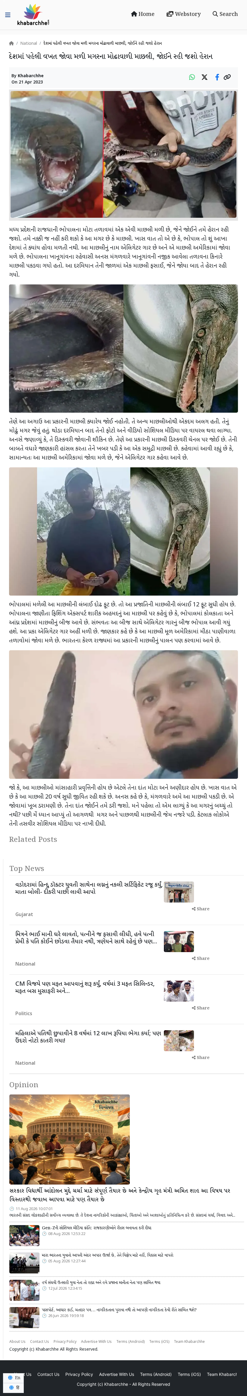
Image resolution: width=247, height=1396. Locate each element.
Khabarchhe (31, 76)
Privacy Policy (65, 1342)
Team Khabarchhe (189, 1342)
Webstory (187, 14)
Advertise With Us (96, 1342)
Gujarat (24, 915)
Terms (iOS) (159, 1342)
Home (146, 14)
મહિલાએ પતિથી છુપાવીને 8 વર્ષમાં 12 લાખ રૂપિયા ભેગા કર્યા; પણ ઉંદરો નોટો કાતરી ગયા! (88, 1037)
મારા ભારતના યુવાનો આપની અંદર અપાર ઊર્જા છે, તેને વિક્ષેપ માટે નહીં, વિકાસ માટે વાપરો (107, 1255)
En (17, 1378)
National (28, 44)
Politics (23, 1014)
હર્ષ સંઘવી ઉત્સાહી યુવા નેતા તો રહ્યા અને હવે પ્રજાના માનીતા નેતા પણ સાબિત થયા (101, 1283)
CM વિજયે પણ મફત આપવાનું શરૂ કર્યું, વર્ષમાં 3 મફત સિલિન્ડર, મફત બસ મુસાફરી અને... (85, 987)
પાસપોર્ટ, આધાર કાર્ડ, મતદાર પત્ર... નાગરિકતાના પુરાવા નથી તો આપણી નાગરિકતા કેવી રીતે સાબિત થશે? (119, 1310)
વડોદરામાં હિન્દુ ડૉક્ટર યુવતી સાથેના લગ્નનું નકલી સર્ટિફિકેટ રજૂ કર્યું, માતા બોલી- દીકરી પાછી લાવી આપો (89, 888)
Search (228, 14)
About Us (17, 1342)
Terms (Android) (130, 1342)
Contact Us (39, 1342)
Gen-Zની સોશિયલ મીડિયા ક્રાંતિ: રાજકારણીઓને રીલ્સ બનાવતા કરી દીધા (96, 1228)
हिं (17, 1388)
